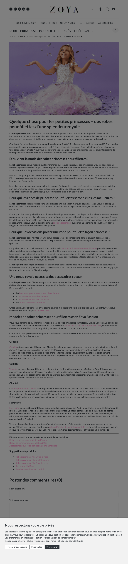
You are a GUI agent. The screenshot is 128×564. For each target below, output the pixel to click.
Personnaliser (37, 547)
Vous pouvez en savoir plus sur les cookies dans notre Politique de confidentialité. (44, 540)
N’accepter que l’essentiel (17, 547)
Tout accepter (52, 547)
